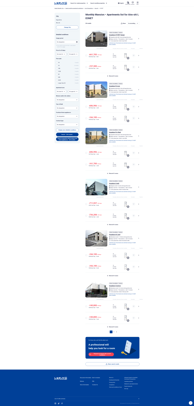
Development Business (114, 380)
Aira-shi (96, 8)
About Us (111, 377)
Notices (82, 381)
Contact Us (95, 384)
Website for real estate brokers (131, 383)
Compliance (111, 384)
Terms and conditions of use (115, 387)
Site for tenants (96, 377)
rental (64, 46)
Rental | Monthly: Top (59, 8)
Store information (84, 384)
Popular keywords (128, 386)
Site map (126, 388)
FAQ (93, 381)
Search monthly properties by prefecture (74, 8)
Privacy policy (112, 382)
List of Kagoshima (89, 8)
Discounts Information (85, 377)
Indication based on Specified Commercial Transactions (130, 378)
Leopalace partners (128, 381)
